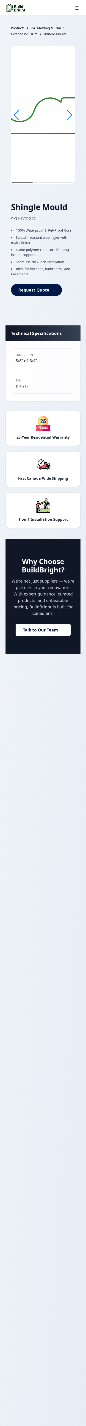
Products (18, 28)
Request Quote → (36, 290)
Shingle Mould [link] (54, 34)
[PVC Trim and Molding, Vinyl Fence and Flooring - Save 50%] (16, 7)
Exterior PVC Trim (24, 34)
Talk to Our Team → (43, 630)
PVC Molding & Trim (46, 28)
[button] (16, 115)
